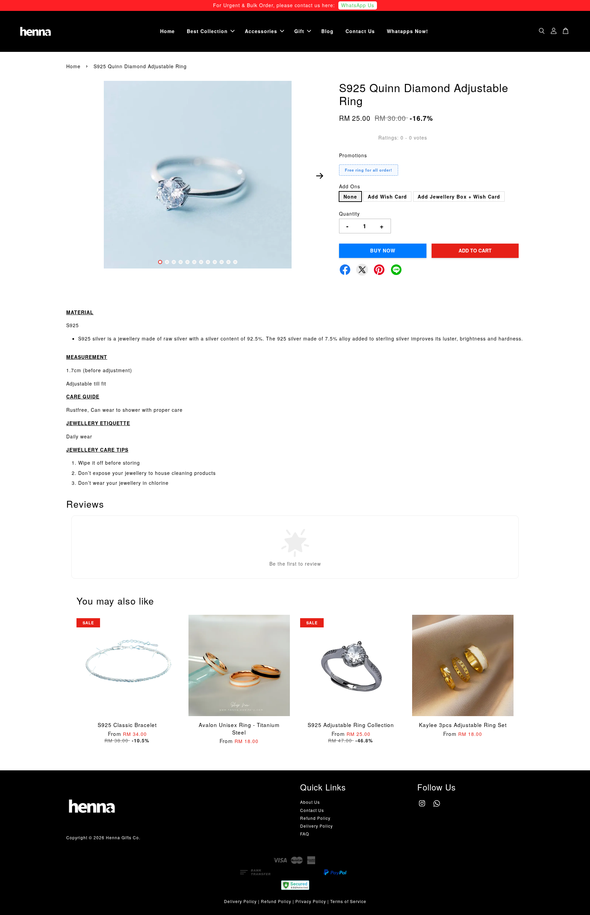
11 (228, 262)
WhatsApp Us (357, 5)
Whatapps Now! (407, 31)
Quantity (349, 213)
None (350, 196)
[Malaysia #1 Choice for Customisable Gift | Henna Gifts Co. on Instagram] (422, 806)
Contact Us (360, 31)
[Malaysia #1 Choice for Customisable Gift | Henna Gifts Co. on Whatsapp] (436, 806)
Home (167, 31)
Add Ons (349, 186)
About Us (310, 802)
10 (222, 262)
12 (235, 262)
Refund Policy (315, 818)
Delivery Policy (316, 826)
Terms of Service (348, 901)
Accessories (261, 31)
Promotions (353, 155)
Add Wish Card (387, 196)
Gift (299, 31)
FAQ (304, 834)
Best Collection (207, 31)
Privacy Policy (310, 901)
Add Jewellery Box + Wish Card (459, 196)
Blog (327, 31)
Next (319, 175)
